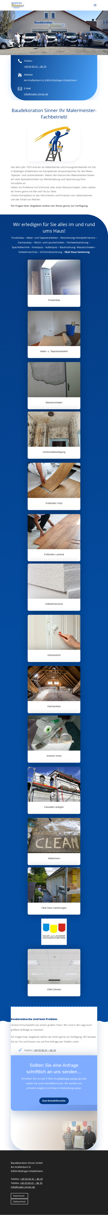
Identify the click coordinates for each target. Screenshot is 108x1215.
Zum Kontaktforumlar (54, 1100)
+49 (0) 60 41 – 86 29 (35, 66)
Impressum (18, 1195)
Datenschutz (19, 1201)
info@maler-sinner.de (68, 1078)
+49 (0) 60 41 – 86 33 (31, 1183)
